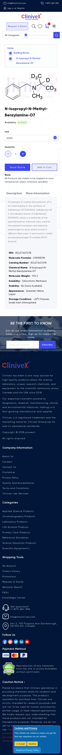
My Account (9, 566)
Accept (21, 743)
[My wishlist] (45, 25)
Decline (32, 743)
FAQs (5, 592)
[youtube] (27, 641)
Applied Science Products (18, 511)
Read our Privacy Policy (27, 750)
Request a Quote (9, 26)
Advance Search (12, 587)
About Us (8, 456)
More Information (37, 193)
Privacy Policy (10, 477)
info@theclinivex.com (16, 3)
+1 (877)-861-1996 (52, 3)
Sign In (10, 8)
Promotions (9, 576)
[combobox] (39, 35)
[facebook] (4, 641)
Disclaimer (8, 472)
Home (10, 48)
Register (21, 8)
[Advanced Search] (40, 25)
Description (14, 193)
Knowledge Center (14, 597)
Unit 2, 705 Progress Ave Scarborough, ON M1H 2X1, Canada (33, 624)
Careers (7, 461)
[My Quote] (51, 26)
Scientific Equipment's (15, 548)
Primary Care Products (16, 532)
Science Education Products (19, 543)
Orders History (11, 571)
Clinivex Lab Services (15, 493)
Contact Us (9, 467)
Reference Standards (15, 537)
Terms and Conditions (15, 488)
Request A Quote (13, 581)
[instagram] (10, 641)
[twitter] (16, 641)
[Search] (56, 35)
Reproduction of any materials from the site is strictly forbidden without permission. (36, 668)
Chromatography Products (18, 516)
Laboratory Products (15, 521)
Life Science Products (15, 527)
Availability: (11, 122)
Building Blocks (21, 53)
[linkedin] (21, 641)
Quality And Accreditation (18, 483)
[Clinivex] (31, 17)
